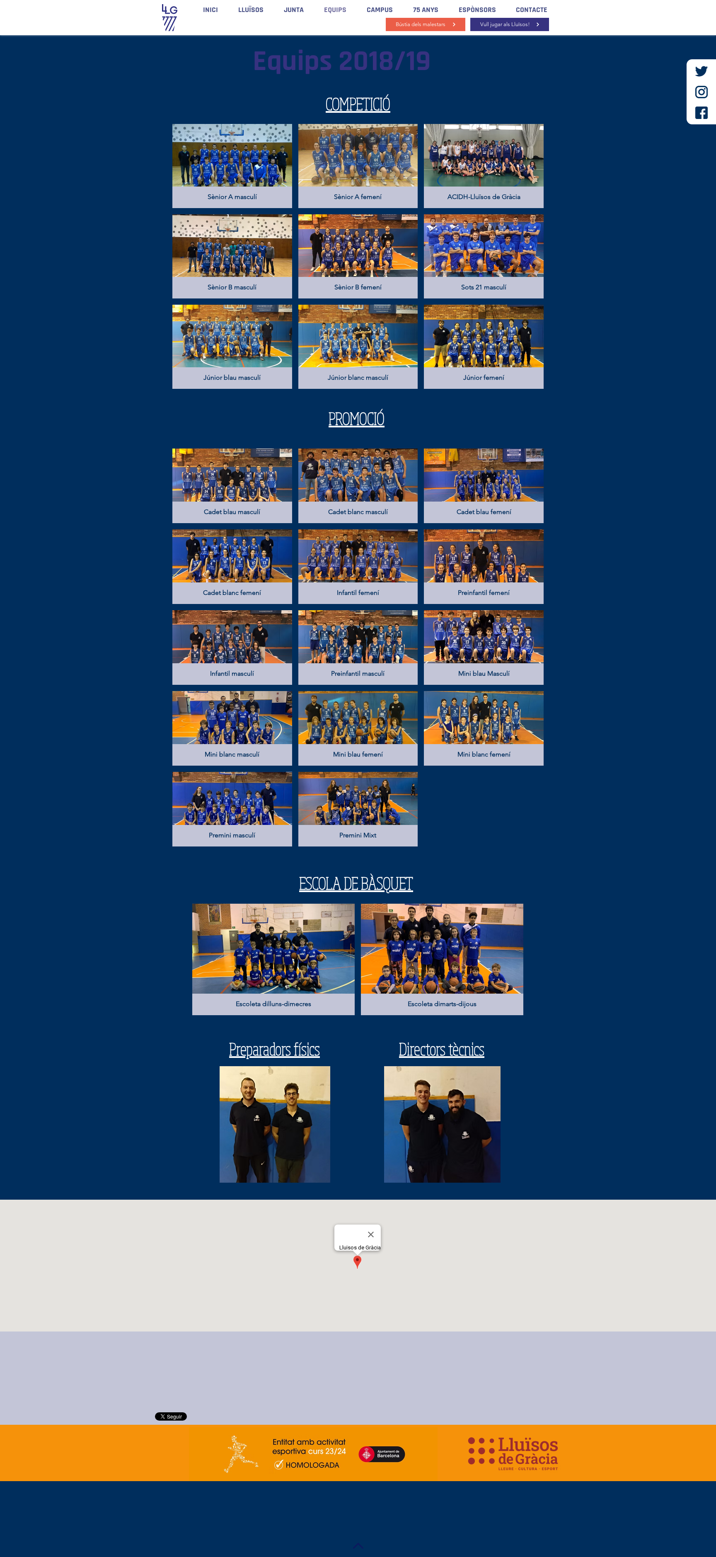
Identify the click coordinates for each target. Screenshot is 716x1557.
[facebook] (701, 113)
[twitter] (701, 71)
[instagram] (701, 92)
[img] (484, 166)
